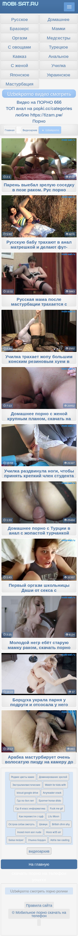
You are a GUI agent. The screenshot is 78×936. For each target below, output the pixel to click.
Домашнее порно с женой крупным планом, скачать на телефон (39, 418)
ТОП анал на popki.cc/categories (39, 108)
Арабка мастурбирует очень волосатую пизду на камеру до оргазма (39, 762)
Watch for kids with (55, 784)
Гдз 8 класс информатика (30, 808)
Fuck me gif (56, 808)
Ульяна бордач (37, 840)
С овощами (19, 47)
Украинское (58, 74)
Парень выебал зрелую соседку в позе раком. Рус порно (39, 187)
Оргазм (19, 37)
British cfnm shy (61, 824)
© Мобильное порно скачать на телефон (39, 913)
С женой (19, 65)
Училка (58, 65)
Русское (19, 19)
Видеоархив (30, 130)
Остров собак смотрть (22, 824)
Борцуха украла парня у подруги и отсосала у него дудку (39, 705)
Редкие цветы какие (22, 777)
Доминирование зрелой (53, 777)
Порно (39, 121)
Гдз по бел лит (25, 800)
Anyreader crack (52, 792)
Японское (19, 74)
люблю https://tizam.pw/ (39, 114)
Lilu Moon (53, 816)
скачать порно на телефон (39, 873)
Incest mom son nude (29, 832)
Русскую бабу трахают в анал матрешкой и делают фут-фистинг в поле (39, 247)
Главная (10, 130)
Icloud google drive (27, 792)
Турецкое (58, 47)
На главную (39, 864)
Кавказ (19, 56)
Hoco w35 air (53, 832)
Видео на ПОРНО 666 (39, 102)
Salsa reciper (16, 840)
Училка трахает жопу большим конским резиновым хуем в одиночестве (39, 361)
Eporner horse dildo (50, 800)
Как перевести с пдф (31, 816)
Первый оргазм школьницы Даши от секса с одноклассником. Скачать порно (39, 590)
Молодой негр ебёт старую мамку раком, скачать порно (39, 645)
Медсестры (58, 37)
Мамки (58, 28)
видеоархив (39, 851)
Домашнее (58, 19)
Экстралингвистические (26, 784)
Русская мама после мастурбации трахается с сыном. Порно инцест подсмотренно (39, 304)
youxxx (39, 879)
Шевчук (43, 824)
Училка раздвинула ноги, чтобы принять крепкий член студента (39, 473)
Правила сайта (39, 905)
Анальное (58, 56)
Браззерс (19, 28)
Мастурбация (19, 84)
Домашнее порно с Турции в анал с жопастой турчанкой (39, 531)
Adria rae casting (59, 840)
